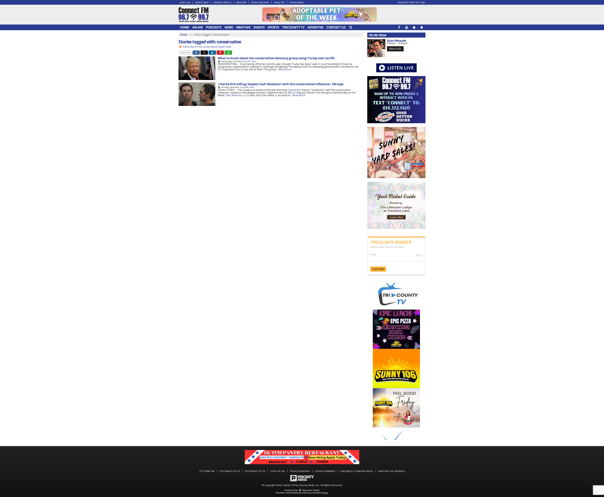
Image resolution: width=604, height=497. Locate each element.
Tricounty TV (293, 27)
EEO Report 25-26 (255, 470)
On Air (197, 27)
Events (259, 27)
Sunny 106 (279, 2)
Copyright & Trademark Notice (356, 470)
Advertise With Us (222, 2)
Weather (243, 27)
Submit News (202, 2)
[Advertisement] (319, 14)
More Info (395, 48)
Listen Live (184, 2)
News (228, 27)
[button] (351, 27)
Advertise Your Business (391, 470)
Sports (273, 27)
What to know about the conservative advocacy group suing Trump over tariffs (276, 58)
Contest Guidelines (325, 470)
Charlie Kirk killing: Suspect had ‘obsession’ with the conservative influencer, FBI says (280, 84)
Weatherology (320, 492)
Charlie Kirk (295, 90)
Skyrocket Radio (310, 490)
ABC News (251, 61)
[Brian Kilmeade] (376, 48)
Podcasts (213, 27)
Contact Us (335, 27)
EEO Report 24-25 (230, 470)
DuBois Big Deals (260, 2)
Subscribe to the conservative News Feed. (207, 46)
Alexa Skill (241, 2)
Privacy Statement (300, 470)
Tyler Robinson (234, 95)
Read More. (285, 69)
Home (184, 27)
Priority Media (296, 2)
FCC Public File (207, 470)
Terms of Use (277, 470)
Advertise (315, 27)
